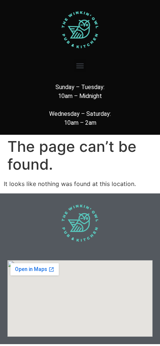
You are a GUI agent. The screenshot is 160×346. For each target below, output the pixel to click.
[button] (80, 65)
